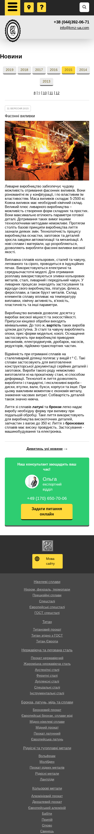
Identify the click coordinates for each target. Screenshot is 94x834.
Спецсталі (47, 601)
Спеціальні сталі (47, 687)
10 (45, 93)
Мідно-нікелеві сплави (47, 721)
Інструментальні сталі (47, 693)
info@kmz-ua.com (74, 28)
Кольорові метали (47, 788)
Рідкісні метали (47, 773)
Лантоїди (47, 779)
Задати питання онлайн (47, 511)
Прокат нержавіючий (47, 658)
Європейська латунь (47, 739)
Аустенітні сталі (47, 670)
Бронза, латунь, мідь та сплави (47, 702)
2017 (39, 70)
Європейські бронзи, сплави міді (47, 715)
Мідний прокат (47, 727)
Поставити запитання (42, 2)
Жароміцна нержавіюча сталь (47, 664)
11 (51, 93)
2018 (24, 70)
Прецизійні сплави (47, 595)
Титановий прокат (47, 629)
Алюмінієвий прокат (47, 796)
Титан (47, 622)
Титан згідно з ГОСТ (47, 635)
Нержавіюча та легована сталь (47, 650)
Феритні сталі (47, 675)
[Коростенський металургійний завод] (13, 30)
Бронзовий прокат (47, 710)
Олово (47, 825)
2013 (46, 81)
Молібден (47, 762)
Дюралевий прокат (47, 802)
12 (58, 93)
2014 (83, 70)
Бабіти (47, 813)
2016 (54, 70)
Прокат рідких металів (47, 767)
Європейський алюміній (47, 808)
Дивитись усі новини (45, 449)
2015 (68, 70)
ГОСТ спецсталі (47, 613)
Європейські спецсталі (47, 607)
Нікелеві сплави (47, 582)
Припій (47, 819)
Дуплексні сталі (47, 681)
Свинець (47, 831)
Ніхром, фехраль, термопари (47, 589)
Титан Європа (47, 641)
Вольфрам (47, 756)
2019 (9, 70)
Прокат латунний (47, 733)
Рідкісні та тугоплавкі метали (47, 748)
